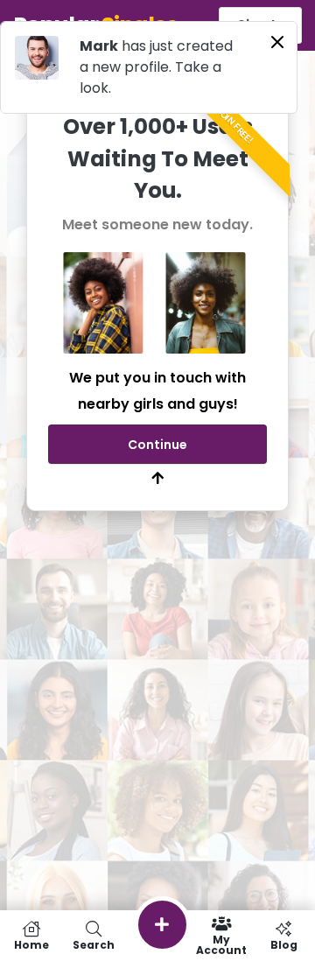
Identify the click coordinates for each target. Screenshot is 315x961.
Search (94, 943)
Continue (157, 444)
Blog (284, 943)
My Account (221, 944)
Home (31, 943)
